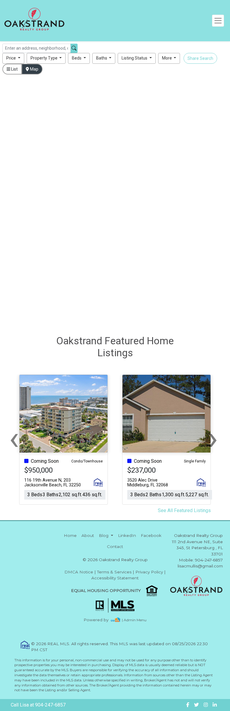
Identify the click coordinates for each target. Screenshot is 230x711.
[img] (99, 619)
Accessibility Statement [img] (115, 578)
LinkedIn (127, 535)
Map (33, 69)
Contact (115, 546)
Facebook (151, 535)
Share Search (200, 58)
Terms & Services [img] (114, 572)
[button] (13, 58)
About (87, 535)
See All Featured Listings (184, 510)
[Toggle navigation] (218, 21)
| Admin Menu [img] (134, 620)
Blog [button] (104, 535)
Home (70, 535)
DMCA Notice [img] (78, 572)
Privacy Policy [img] (149, 572)
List (14, 69)
